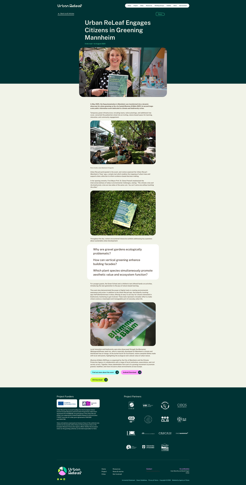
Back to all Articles (67, 13)
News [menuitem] (175, 5)
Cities (104, 474)
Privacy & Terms (153, 480)
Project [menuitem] (136, 5)
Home (104, 469)
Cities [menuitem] (141, 5)
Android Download (129, 372)
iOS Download (97, 380)
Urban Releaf (70, 5)
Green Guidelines (141, 480)
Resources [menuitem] (149, 5)
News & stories (118, 471)
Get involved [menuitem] (183, 5)
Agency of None (184, 480)
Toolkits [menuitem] (169, 5)
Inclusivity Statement (128, 480)
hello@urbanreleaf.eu (153, 471)
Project (104, 471)
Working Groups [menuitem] (159, 5)
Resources (116, 469)
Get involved (117, 474)
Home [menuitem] (129, 5)
